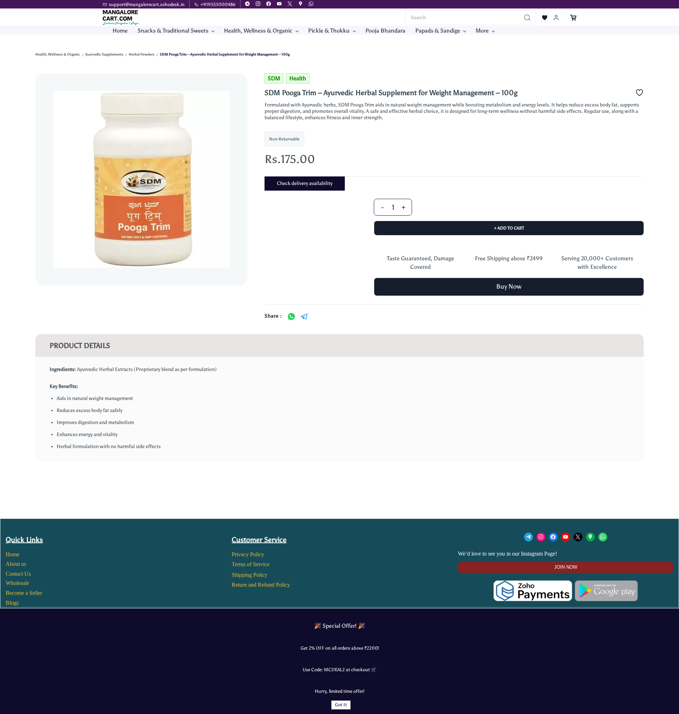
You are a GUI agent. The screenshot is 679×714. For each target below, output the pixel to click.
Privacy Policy (248, 554)
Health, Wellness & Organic (57, 54)
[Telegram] (304, 316)
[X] (578, 537)
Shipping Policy (249, 575)
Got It (341, 704)
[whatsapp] (311, 4)
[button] (544, 17)
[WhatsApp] (291, 316)
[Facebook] (553, 537)
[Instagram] (540, 537)
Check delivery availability (304, 183)
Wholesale (17, 583)
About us (16, 564)
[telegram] (247, 4)
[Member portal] (556, 17)
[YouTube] (565, 537)
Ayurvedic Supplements (104, 54)
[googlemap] (300, 4)
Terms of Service (250, 564)
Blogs (12, 603)
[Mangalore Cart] (565, 584)
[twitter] (290, 4)
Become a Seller (24, 593)
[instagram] (258, 4)
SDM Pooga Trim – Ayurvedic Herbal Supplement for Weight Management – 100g (225, 54)
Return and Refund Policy (261, 585)
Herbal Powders (142, 54)
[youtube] (279, 4)
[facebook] (268, 4)
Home (12, 554)
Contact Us (18, 574)
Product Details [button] (80, 345)
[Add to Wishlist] (639, 92)
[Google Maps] (590, 537)
